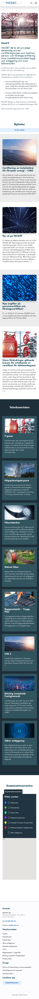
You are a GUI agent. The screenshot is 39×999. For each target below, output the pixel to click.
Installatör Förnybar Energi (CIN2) (22, 823)
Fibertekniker (15, 808)
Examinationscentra (11, 983)
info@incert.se (13, 925)
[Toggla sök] (31, 3)
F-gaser (4, 934)
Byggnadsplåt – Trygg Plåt (11, 953)
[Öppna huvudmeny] (35, 3)
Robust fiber (15, 813)
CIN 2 (4, 949)
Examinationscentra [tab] (13, 791)
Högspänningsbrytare (18, 818)
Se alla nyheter (19, 130)
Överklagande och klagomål (12, 970)
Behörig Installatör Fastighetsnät (13, 956)
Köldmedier (14, 803)
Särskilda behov (7, 974)
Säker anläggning (16, 833)
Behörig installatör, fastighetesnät (22, 828)
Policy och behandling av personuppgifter (16, 967)
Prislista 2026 (7, 959)
